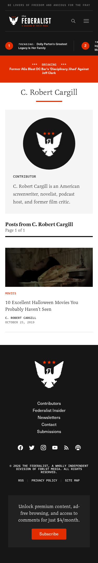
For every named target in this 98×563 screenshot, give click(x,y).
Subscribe (49, 533)
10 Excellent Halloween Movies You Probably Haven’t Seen (41, 306)
